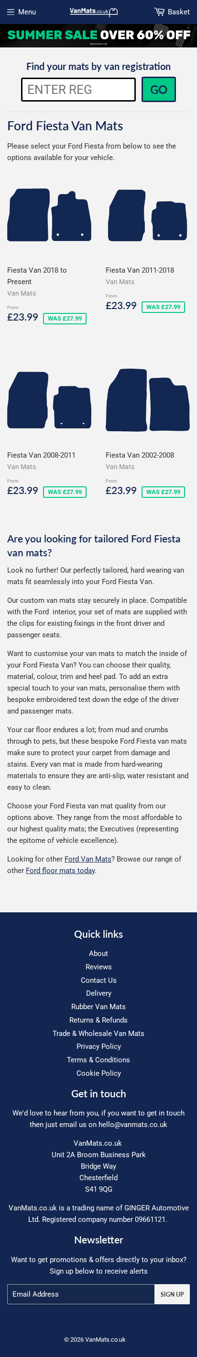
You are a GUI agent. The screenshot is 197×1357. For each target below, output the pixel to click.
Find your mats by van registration (98, 66)
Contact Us (99, 980)
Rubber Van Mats (98, 1006)
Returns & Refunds (98, 1020)
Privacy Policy (99, 1046)
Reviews (99, 967)
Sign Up (172, 1294)
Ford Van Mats (88, 859)
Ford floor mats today (60, 870)
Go (158, 89)
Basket (179, 12)
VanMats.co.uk (105, 1339)
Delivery (98, 993)
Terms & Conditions (98, 1060)
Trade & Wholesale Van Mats (98, 1033)
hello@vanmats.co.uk (132, 1124)
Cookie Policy (99, 1073)
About (98, 953)
